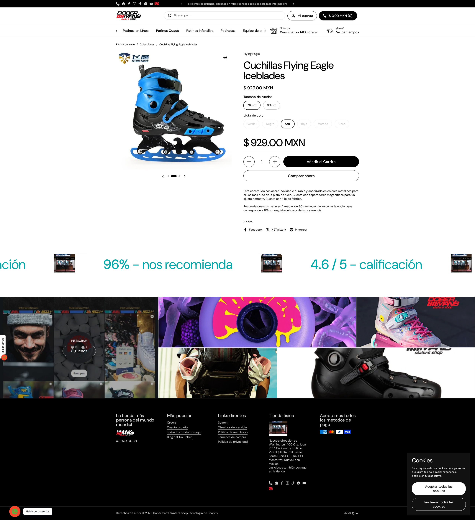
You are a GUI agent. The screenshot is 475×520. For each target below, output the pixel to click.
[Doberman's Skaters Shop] (129, 15)
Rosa (342, 124)
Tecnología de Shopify (203, 513)
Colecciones (147, 44)
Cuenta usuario (177, 427)
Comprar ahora (301, 175)
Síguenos (79, 350)
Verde (251, 124)
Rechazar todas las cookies (438, 504)
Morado (323, 124)
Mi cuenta (305, 16)
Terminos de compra (232, 437)
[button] (338, 15)
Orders (171, 422)
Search (222, 422)
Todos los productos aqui (184, 432)
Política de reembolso (233, 432)
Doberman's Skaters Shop (170, 513)
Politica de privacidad (233, 442)
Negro (270, 124)
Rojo (304, 124)
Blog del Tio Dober (179, 437)
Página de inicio (125, 44)
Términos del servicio (232, 427)
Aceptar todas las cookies (439, 488)
